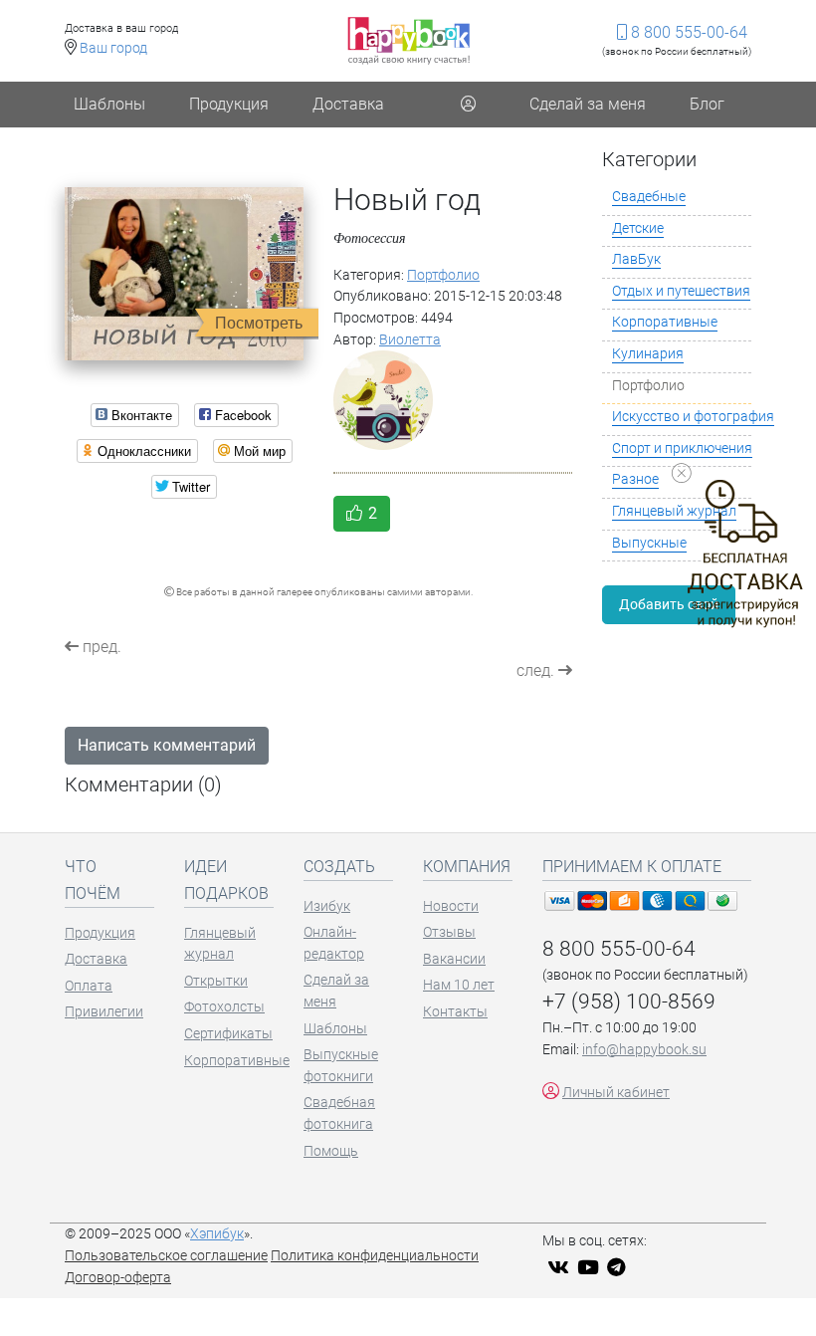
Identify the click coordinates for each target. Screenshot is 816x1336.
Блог (707, 104)
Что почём (92, 880)
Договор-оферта (118, 1277)
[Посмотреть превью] (184, 273)
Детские (638, 228)
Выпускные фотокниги (341, 1065)
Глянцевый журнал (220, 944)
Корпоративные (664, 322)
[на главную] (408, 40)
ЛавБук (636, 259)
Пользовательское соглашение (166, 1255)
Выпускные (649, 543)
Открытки (216, 981)
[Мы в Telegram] (619, 1268)
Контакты (455, 1011)
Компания (466, 866)
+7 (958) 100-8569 (628, 1001)
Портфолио (443, 275)
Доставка (348, 104)
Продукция (229, 104)
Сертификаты (228, 1033)
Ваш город (113, 48)
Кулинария (648, 353)
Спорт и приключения (682, 448)
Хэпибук (217, 1233)
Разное (635, 479)
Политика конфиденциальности (375, 1255)
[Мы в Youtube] (590, 1268)
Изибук (327, 906)
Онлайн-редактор (334, 943)
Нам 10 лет (459, 985)
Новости (451, 906)
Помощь (331, 1151)
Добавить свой (668, 604)
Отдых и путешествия (681, 291)
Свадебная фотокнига (339, 1113)
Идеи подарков (226, 880)
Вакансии (454, 959)
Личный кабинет (616, 1092)
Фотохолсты (224, 1007)
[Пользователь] (467, 104)
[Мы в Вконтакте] (560, 1268)
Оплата (88, 986)
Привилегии (104, 1011)
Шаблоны (109, 104)
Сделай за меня (587, 104)
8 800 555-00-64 (687, 32)
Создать (339, 866)
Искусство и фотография (693, 416)
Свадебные (649, 196)
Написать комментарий (167, 745)
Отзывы (449, 932)
